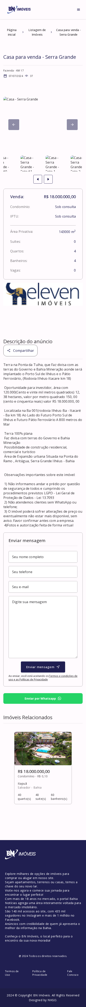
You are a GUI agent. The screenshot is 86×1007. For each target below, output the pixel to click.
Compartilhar (23, 350)
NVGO (52, 1000)
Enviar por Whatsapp (40, 698)
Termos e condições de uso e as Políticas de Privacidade (43, 677)
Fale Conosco (72, 973)
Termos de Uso (12, 973)
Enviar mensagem (40, 667)
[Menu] (78, 9)
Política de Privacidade (39, 973)
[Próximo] (13, 124)
